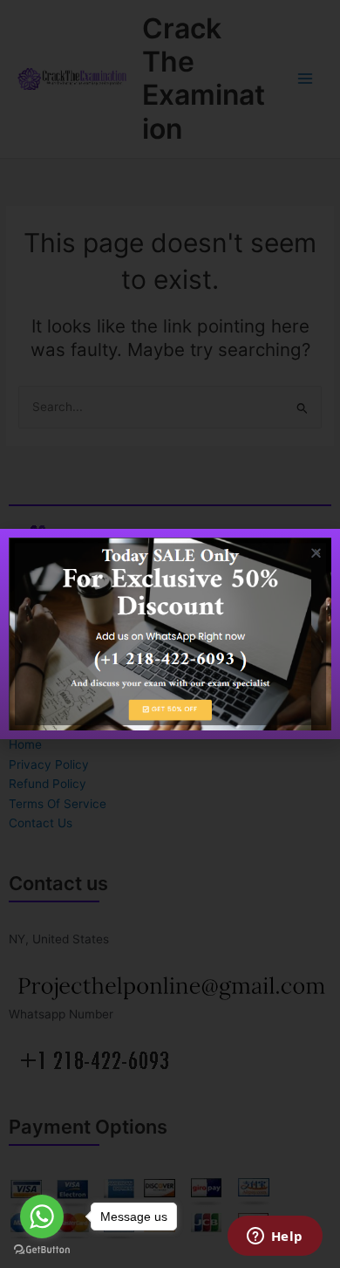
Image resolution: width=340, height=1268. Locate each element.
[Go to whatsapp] (42, 1216)
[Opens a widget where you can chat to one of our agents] (275, 1237)
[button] (316, 552)
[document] (170, 634)
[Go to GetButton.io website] (42, 1250)
